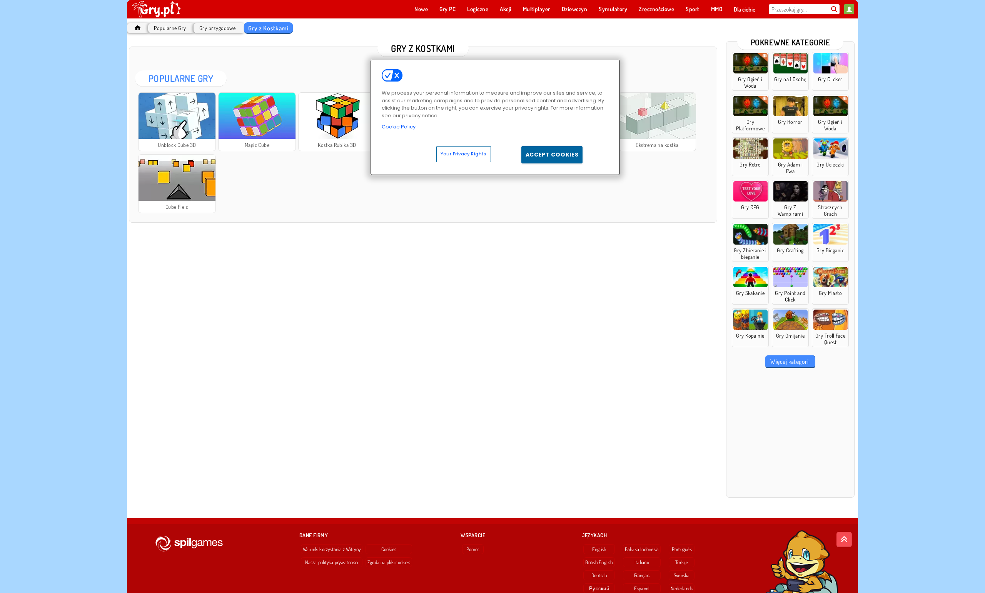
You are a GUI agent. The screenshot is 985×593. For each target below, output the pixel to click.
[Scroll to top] (844, 539)
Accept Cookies (552, 154)
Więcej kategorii (790, 361)
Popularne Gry (170, 28)
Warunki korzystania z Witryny (332, 549)
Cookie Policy (399, 126)
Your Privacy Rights (464, 154)
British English (599, 562)
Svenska (682, 575)
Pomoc (473, 549)
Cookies (389, 549)
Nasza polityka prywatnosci (331, 562)
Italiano (641, 562)
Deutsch (599, 575)
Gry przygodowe (217, 28)
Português (682, 549)
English (599, 549)
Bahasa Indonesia (642, 549)
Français (642, 575)
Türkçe (681, 562)
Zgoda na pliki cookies (388, 562)
